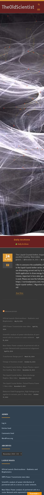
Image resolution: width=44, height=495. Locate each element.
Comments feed (8, 433)
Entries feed (6, 428)
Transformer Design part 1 (13, 356)
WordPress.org (7, 438)
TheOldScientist (18, 7)
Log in (4, 423)
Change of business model (13, 362)
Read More (19, 293)
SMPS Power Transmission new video (17, 326)
